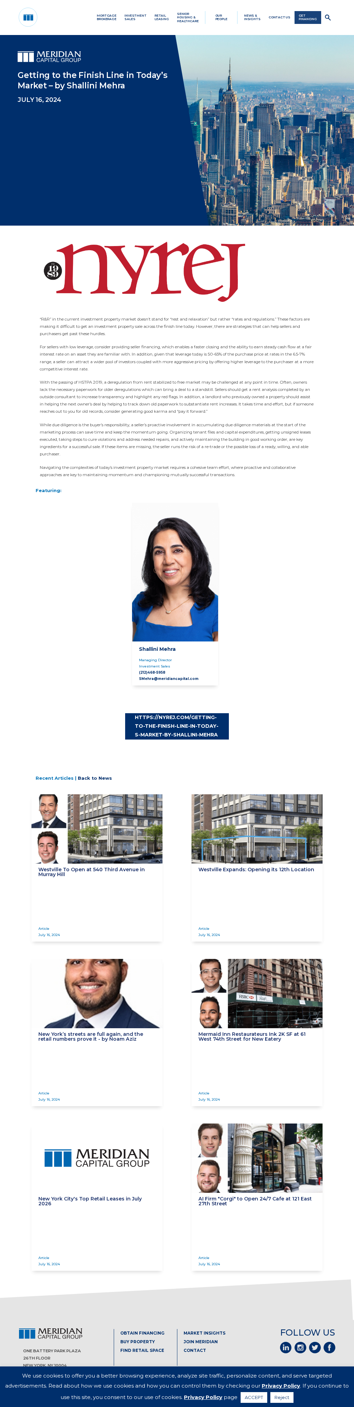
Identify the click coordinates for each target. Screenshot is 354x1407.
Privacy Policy (281, 1385)
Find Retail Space (142, 1350)
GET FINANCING (308, 17)
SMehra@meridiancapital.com (168, 678)
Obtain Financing (142, 1333)
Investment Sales (135, 17)
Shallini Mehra (157, 649)
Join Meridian (201, 1341)
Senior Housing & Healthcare (187, 17)
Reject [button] (281, 1397)
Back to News (95, 778)
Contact (195, 1350)
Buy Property (137, 1341)
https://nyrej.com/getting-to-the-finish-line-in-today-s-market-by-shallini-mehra (176, 726)
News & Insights (252, 17)
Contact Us (279, 17)
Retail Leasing (162, 17)
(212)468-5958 (152, 672)
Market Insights (204, 1333)
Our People (221, 17)
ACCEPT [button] (254, 1397)
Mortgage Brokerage (107, 17)
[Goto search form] (328, 17)
